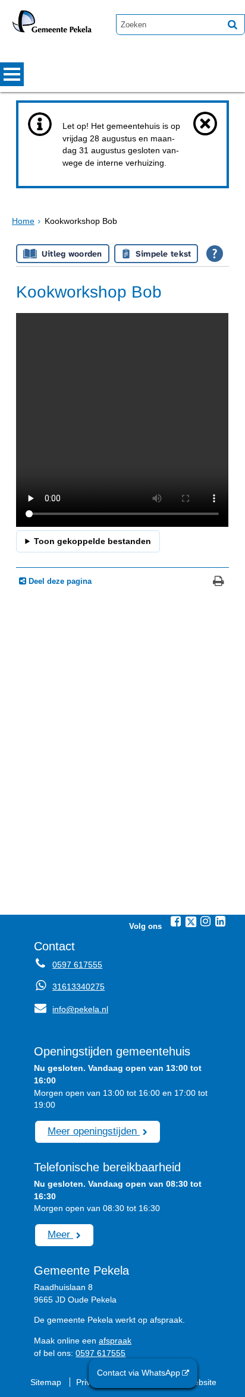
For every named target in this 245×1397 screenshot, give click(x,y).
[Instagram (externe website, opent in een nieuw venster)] (205, 921)
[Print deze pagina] (218, 582)
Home (23, 221)
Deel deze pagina (59, 581)
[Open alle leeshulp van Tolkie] (214, 253)
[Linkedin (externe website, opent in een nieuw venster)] (220, 921)
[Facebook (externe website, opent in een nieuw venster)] (176, 921)
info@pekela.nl (71, 1009)
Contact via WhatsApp (138, 1372)
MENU (12, 74)
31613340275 (78, 986)
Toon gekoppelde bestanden (92, 541)
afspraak (115, 1340)
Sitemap (45, 1382)
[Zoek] (232, 24)
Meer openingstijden (94, 1131)
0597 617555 (77, 964)
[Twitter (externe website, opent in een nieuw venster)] (190, 922)
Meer (60, 1234)
